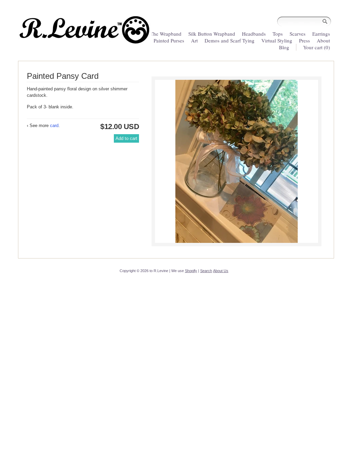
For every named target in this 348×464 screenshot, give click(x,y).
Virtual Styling (277, 40)
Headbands (254, 33)
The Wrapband (165, 33)
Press (304, 40)
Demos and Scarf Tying (230, 40)
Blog (284, 47)
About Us (220, 271)
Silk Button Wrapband (211, 33)
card (54, 125)
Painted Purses (169, 40)
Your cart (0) (316, 47)
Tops (278, 33)
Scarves (298, 33)
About (323, 40)
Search (206, 271)
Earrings (321, 33)
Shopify (191, 271)
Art (194, 40)
